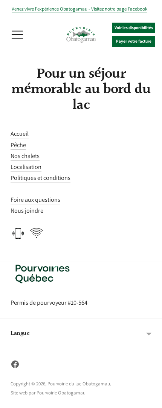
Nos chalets (25, 156)
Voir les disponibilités (134, 27)
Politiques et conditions (40, 177)
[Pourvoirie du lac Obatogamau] (80, 35)
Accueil (20, 133)
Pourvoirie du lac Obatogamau (78, 383)
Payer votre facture (133, 41)
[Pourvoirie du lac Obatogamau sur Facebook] (15, 366)
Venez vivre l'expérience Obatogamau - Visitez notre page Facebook (79, 9)
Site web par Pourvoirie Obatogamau (48, 393)
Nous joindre (27, 210)
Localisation (26, 167)
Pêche (18, 145)
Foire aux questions (35, 199)
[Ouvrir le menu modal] (17, 34)
